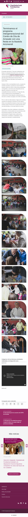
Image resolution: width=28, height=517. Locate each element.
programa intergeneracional (16, 74)
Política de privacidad (6, 491)
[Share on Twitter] (6, 403)
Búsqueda (16, 1)
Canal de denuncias (6, 496)
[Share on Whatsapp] (18, 403)
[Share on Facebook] (3, 403)
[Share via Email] (10, 403)
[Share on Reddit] (22, 403)
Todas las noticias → (14, 473)
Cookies (3, 494)
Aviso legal (4, 489)
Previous (1, 446)
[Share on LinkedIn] (14, 403)
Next (26, 446)
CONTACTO (4, 486)
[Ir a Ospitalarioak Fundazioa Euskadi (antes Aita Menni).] (4, 17)
